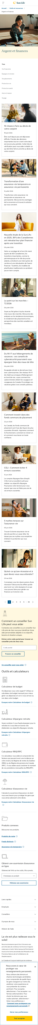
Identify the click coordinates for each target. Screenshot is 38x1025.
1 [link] (10, 602)
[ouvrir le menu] (3, 2)
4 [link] (21, 602)
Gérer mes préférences (19, 1012)
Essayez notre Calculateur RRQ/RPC (15, 772)
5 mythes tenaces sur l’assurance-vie (14, 522)
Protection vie (6, 83)
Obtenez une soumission (19, 883)
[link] (32, 602)
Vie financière (6, 69)
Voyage (4, 98)
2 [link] (13, 602)
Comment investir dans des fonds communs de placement (18, 416)
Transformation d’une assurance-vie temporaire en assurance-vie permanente (17, 184)
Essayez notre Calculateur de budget (16, 702)
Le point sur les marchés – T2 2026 (16, 302)
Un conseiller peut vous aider (13, 665)
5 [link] (24, 602)
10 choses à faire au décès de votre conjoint (17, 127)
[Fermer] (35, 967)
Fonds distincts (7, 842)
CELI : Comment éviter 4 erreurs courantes (15, 469)
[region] (19, 993)
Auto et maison (7, 93)
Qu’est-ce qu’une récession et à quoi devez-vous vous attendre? (18, 572)
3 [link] (17, 602)
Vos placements (7, 78)
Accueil (4, 8)
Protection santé (7, 88)
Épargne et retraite (8, 74)
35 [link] (29, 602)
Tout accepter (19, 1018)
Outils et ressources (16, 8)
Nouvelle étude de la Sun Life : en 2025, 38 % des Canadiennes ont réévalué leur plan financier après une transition (18, 239)
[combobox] (19, 875)
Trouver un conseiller (13, 654)
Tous (3, 64)
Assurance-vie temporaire (12, 847)
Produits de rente (8, 836)
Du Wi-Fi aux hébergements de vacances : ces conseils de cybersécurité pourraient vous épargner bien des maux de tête (19, 358)
